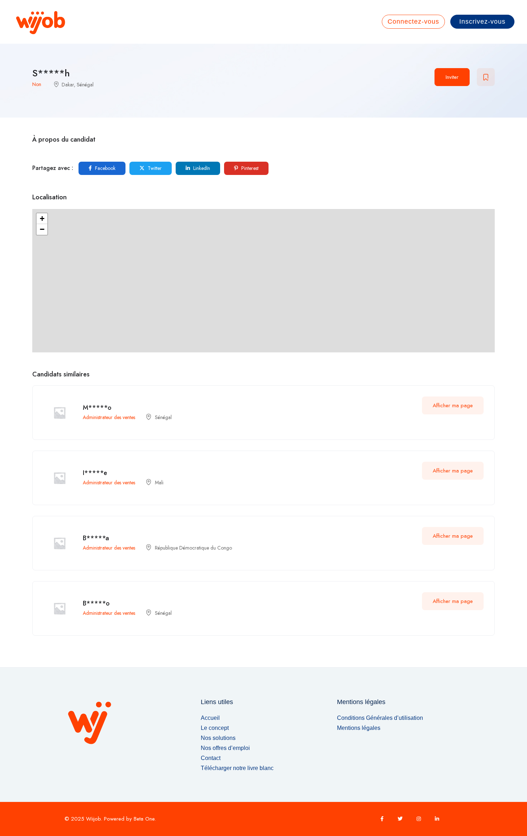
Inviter (452, 77)
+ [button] (42, 218)
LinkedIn (201, 168)
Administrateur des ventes (109, 417)
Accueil (210, 718)
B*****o (96, 603)
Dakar (68, 84)
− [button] (42, 229)
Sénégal (85, 84)
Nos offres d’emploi (225, 748)
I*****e (95, 473)
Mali (159, 482)
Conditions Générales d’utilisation (380, 718)
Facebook (104, 168)
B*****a (96, 538)
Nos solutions (218, 738)
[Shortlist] (486, 77)
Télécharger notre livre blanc (237, 768)
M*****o (97, 407)
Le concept (215, 728)
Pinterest (249, 168)
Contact (210, 758)
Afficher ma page (453, 405)
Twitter (154, 168)
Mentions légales (358, 728)
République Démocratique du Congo (193, 547)
